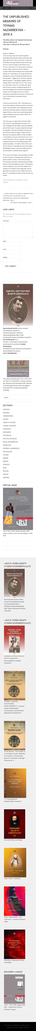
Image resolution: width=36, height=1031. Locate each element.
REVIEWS (5, 471)
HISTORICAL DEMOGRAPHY (11, 448)
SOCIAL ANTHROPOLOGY (10, 442)
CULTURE (6, 455)
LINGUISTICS (7, 429)
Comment (6, 221)
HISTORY (5, 419)
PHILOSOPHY (7, 432)
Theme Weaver (24, 1027)
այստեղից (6, 390)
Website (5, 257)
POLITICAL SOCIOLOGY (10, 439)
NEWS (5, 468)
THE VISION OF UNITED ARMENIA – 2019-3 (21, 202)
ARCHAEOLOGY (7, 451)
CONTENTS (6, 409)
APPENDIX (6, 477)
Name (4, 241)
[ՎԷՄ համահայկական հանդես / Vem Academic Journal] (18, 3)
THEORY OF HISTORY (9, 422)
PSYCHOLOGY (7, 435)
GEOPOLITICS (7, 445)
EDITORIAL (6, 413)
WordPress (25, 1025)
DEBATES (5, 461)
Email (4, 249)
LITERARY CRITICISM (9, 426)
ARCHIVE (11, 180)
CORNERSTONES (8, 416)
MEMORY (5, 458)
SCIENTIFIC (6, 464)
